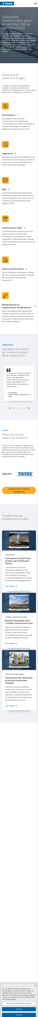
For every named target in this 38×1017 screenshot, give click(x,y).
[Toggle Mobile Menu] (35, 3)
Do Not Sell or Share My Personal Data (19, 1003)
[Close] (35, 985)
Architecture (8, 115)
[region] (19, 387)
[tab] (13, 408)
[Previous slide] (9, 408)
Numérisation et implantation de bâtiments (16, 306)
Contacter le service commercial (19, 490)
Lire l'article (9, 586)
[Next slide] (28, 408)
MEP (4, 189)
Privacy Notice (10, 999)
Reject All (19, 1009)
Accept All (19, 1015)
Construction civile (12, 227)
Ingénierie (7, 153)
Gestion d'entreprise (13, 268)
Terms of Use (29, 997)
